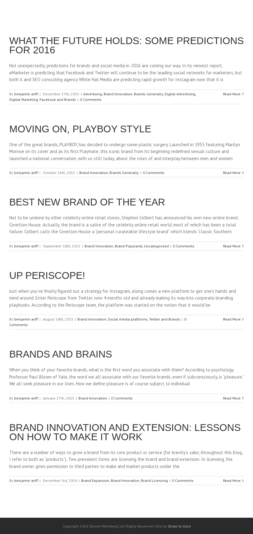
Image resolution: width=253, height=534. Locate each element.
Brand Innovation (118, 94)
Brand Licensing (154, 480)
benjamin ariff (26, 94)
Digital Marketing (23, 99)
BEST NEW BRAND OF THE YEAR (87, 202)
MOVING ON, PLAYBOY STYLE (80, 129)
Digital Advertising (179, 94)
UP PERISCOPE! (47, 275)
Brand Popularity (129, 246)
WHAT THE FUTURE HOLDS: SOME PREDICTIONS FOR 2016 (126, 45)
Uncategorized (156, 246)
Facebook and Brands (57, 99)
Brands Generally (148, 94)
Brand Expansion (95, 480)
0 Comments (91, 99)
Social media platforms (127, 319)
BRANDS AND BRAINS (60, 354)
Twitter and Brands (164, 319)
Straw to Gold (179, 526)
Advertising (92, 94)
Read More (232, 94)
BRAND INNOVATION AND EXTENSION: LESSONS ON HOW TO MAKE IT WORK (125, 432)
